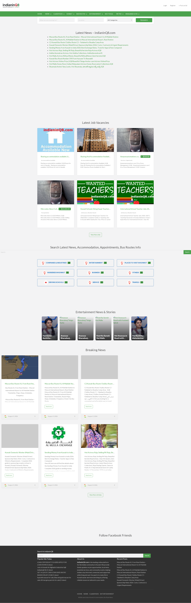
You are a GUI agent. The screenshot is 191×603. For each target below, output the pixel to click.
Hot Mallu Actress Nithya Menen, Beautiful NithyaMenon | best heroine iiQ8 (77, 56)
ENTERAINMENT (95, 14)
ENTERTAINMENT (107, 594)
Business (96, 272)
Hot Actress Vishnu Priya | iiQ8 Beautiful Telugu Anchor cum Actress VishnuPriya (79, 61)
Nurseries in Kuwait (56, 272)
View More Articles (95, 495)
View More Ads (95, 235)
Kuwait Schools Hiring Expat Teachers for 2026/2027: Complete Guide (107, 209)
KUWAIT (69, 14)
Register (173, 5)
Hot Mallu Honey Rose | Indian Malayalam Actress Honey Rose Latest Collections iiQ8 (81, 64)
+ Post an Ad (183, 5)
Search (145, 20)
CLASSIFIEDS (58, 14)
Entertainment (96, 263)
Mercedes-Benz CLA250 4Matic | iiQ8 (55, 209)
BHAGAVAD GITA (131, 14)
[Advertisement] (92, 5)
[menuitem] (165, 5)
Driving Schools (56, 282)
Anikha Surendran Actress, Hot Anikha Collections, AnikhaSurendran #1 (75, 53)
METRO (119, 14)
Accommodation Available (48, 160)
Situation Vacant (92, 212)
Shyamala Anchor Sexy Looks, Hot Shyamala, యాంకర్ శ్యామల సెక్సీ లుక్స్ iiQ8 (76, 67)
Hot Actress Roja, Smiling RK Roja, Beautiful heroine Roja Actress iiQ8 (75, 50)
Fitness (136, 272)
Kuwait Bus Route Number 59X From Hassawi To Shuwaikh (71, 59)
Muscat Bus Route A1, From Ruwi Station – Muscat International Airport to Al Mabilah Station (83, 37)
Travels (135, 282)
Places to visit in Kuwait (136, 263)
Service (96, 282)
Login (165, 5)
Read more (49, 407)
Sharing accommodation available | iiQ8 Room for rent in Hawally (65, 156)
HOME (39, 14)
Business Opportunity (126, 160)
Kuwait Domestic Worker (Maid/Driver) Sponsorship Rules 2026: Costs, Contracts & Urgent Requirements (88, 45)
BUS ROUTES (80, 14)
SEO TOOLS (109, 14)
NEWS (47, 14)
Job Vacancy (84, 212)
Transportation (45, 212)
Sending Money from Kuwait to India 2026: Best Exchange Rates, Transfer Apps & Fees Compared (85, 48)
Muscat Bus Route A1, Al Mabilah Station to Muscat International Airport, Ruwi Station (81, 40)
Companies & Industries (56, 263)
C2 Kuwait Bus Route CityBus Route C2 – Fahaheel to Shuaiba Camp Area (76, 42)
